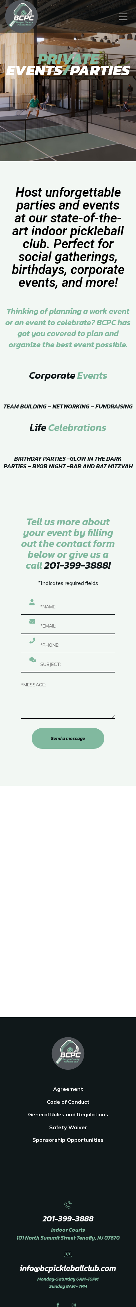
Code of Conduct (68, 1101)
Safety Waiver (68, 1127)
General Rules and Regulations (68, 1114)
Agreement (68, 1089)
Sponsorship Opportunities (68, 1139)
